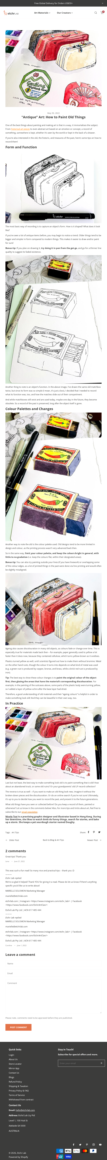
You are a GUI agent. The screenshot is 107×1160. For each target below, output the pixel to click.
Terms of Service (17, 1095)
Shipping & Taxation (18, 1086)
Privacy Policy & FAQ (19, 1090)
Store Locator (15, 1063)
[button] (42, 12)
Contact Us (14, 1072)
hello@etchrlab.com (25, 1110)
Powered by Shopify (18, 1157)
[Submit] (101, 1063)
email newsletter (29, 811)
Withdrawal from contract (21, 1099)
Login (11, 1054)
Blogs (11, 1077)
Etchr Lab (21, 1152)
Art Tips (15, 832)
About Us (13, 1059)
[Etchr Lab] (11, 12)
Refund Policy (15, 1081)
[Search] (96, 13)
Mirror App (14, 1068)
